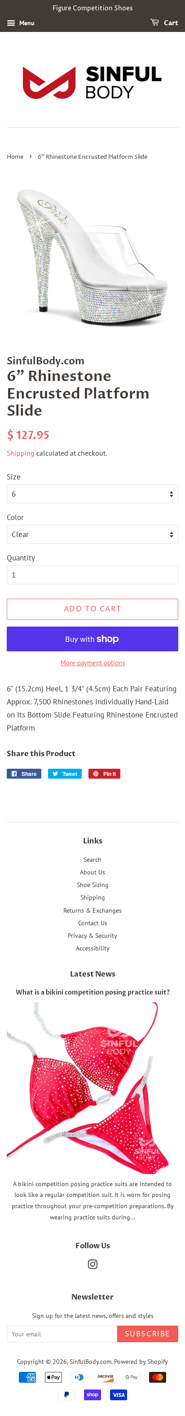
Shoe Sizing (93, 884)
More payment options (93, 663)
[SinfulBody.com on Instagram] (92, 1266)
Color (15, 517)
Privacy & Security (92, 935)
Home (15, 157)
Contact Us (92, 923)
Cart (170, 23)
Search (92, 859)
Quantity (21, 558)
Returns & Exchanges (92, 910)
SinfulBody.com (90, 1361)
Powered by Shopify (141, 1361)
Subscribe (148, 1334)
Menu (26, 23)
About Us (92, 872)
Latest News (92, 974)
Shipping (21, 452)
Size (14, 477)
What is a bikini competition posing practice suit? (93, 992)
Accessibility (93, 948)
